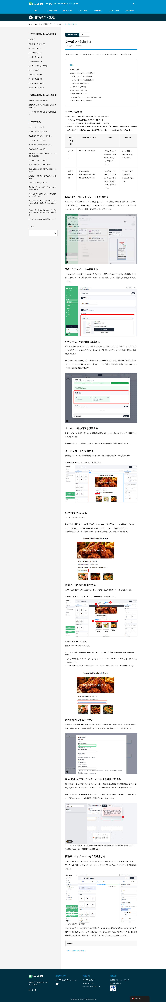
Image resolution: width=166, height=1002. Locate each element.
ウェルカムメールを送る (37, 140)
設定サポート (98, 10)
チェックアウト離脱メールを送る (40, 144)
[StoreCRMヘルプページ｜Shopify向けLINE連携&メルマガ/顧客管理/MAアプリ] (36, 4)
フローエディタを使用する (38, 131)
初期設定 (32, 39)
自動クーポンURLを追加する (79, 90)
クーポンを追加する (36, 79)
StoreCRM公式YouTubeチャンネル (66, 980)
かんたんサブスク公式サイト (91, 986)
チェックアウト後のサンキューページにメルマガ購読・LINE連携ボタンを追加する (43, 212)
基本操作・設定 (52, 10)
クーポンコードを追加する (78, 87)
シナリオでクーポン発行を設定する (83, 80)
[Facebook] (35, 990)
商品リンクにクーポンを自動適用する (81, 100)
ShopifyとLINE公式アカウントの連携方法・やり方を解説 (42, 195)
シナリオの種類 (34, 70)
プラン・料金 (83, 10)
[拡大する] (135, 468)
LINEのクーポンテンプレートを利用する (82, 73)
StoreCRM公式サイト (89, 980)
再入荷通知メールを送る (37, 149)
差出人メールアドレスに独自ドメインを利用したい (42, 106)
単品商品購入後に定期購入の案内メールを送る (42, 170)
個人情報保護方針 (115, 983)
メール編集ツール (35, 53)
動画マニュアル (67, 10)
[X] (32, 990)
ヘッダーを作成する (36, 57)
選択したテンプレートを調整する (82, 76)
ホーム (36, 10)
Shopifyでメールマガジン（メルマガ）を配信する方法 (43, 188)
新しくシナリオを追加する (76, 950)
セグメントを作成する (36, 83)
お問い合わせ (129, 10)
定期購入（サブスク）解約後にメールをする (42, 177)
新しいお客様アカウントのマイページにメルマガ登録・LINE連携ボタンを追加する (43, 203)
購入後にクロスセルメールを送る (40, 136)
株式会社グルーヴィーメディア (119, 980)
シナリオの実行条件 (36, 74)
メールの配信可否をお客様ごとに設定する (42, 113)
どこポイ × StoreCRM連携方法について (42, 219)
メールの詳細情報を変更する (39, 100)
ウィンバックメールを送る (38, 160)
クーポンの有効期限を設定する (79, 83)
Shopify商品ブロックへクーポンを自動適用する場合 (86, 97)
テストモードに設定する (37, 44)
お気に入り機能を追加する (38, 182)
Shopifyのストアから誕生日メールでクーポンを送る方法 (43, 155)
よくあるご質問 (114, 10)
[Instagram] (29, 990)
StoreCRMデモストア (89, 983)
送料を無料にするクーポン (78, 94)
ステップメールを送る (36, 127)
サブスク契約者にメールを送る (39, 164)
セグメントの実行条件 (36, 87)
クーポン (84, 35)
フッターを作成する (36, 61)
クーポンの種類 (75, 69)
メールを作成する (35, 48)
